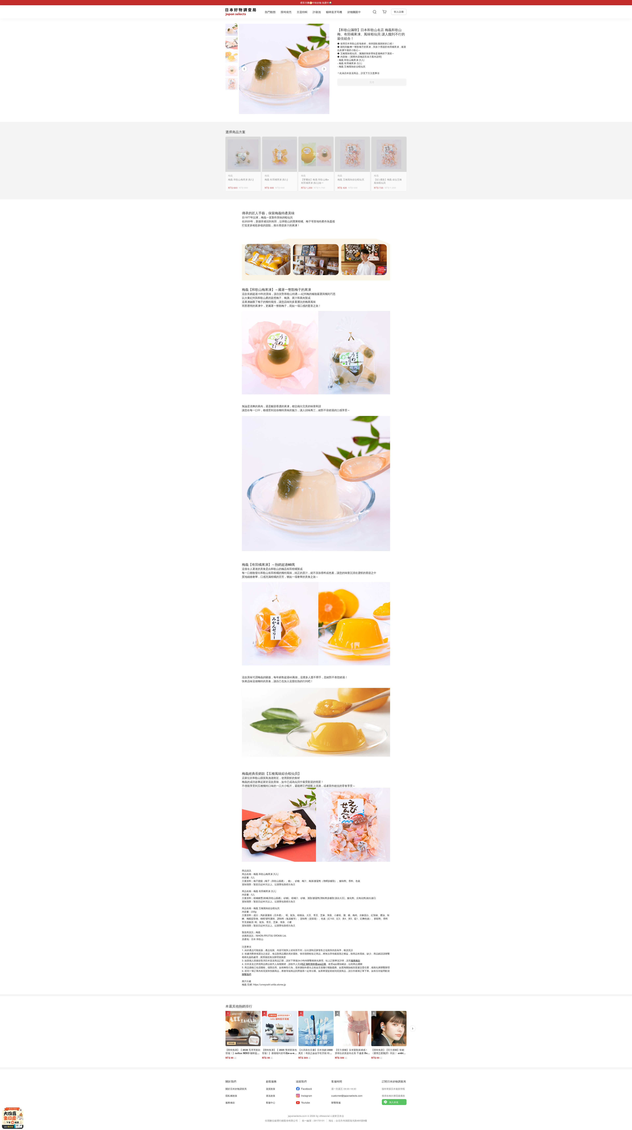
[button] (231, 30)
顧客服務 (271, 1081)
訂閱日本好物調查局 (394, 1081)
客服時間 (336, 1081)
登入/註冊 (399, 11)
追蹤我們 (301, 1081)
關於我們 (230, 1081)
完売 (371, 82)
